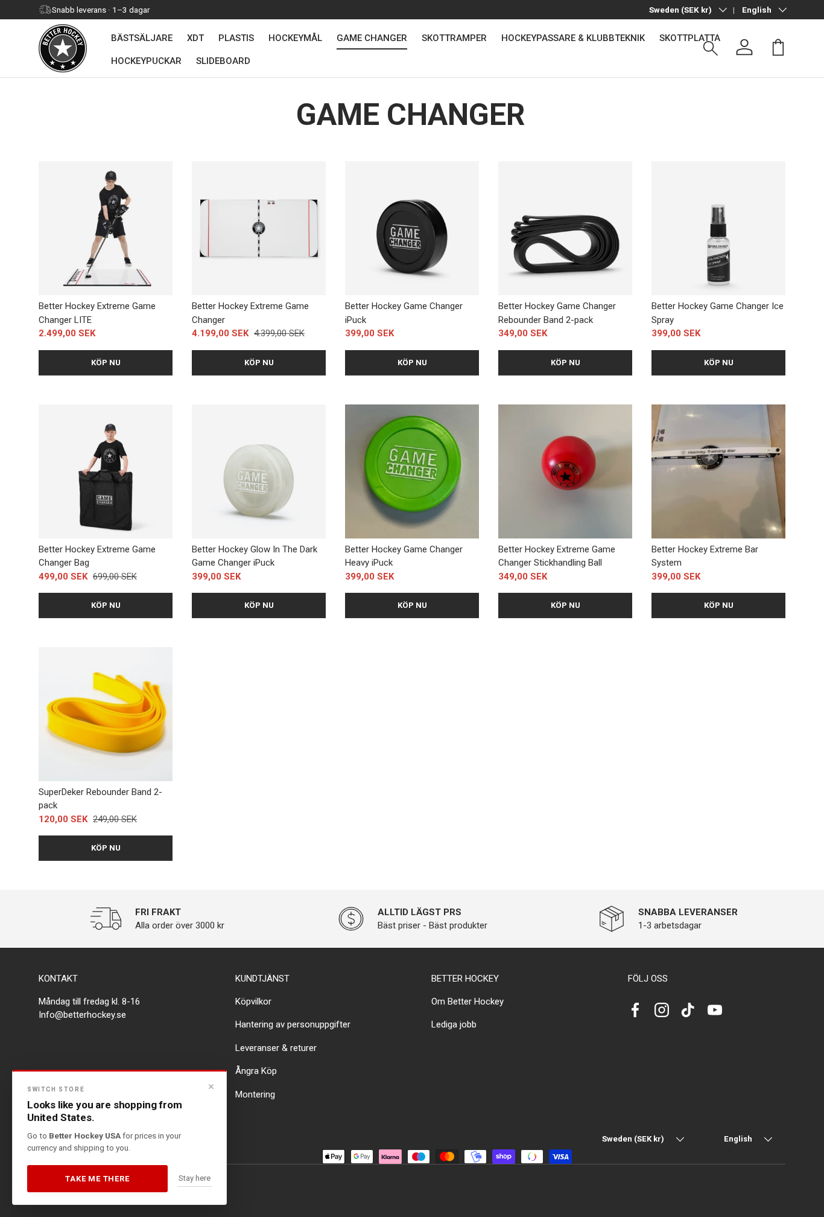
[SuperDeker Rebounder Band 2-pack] (106, 714)
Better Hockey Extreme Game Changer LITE (97, 313)
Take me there (97, 1178)
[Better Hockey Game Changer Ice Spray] (718, 228)
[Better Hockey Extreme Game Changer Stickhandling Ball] (565, 471)
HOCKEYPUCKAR (146, 61)
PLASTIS (236, 38)
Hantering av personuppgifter (292, 1024)
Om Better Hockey (467, 1001)
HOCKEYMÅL (295, 38)
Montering (255, 1094)
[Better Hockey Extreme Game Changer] (259, 228)
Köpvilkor (253, 1001)
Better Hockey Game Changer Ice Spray (717, 313)
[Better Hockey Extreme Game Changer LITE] (106, 228)
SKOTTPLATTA (689, 38)
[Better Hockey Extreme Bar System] (718, 471)
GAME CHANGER (372, 38)
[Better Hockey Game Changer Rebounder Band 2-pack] (565, 228)
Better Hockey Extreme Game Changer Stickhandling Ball (556, 556)
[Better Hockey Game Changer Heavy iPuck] (412, 471)
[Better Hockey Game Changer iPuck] (412, 228)
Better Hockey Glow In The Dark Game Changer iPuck (254, 556)
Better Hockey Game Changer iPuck (404, 313)
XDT (195, 38)
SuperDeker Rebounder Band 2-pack (100, 799)
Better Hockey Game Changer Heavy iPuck (404, 556)
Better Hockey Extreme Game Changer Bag (97, 556)
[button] (778, 47)
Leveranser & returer (276, 1048)
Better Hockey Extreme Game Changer (250, 313)
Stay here (195, 1178)
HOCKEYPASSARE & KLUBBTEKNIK (573, 38)
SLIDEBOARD (223, 61)
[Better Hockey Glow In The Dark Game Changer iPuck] (259, 471)
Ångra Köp (256, 1070)
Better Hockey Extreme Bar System (704, 556)
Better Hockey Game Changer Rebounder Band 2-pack (557, 313)
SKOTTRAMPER (454, 38)
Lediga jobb (454, 1024)
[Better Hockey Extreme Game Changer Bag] (106, 471)
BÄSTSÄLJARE (142, 38)
